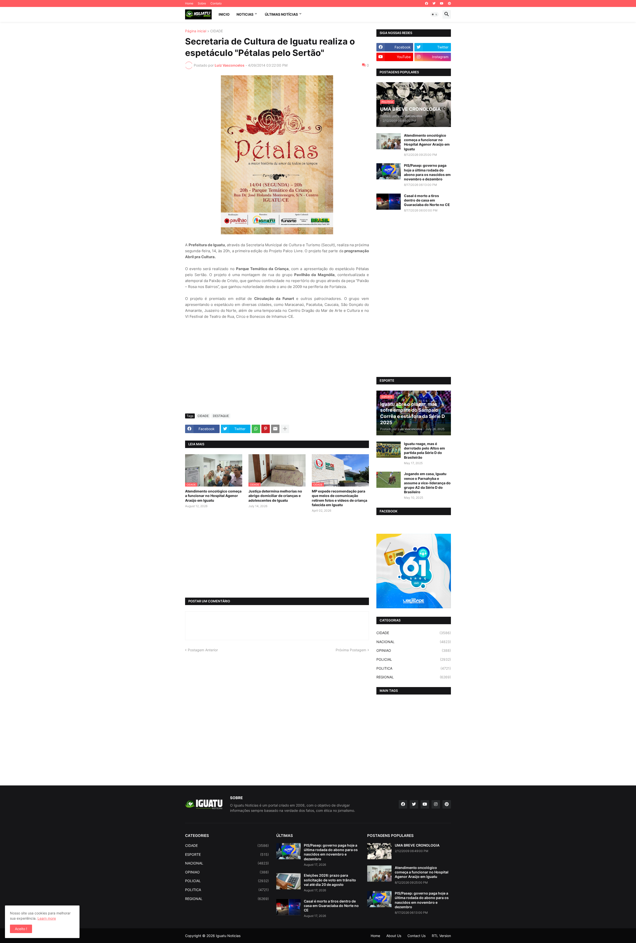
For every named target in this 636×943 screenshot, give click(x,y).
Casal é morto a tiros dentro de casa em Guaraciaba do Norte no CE (427, 200)
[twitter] (434, 3)
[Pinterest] (265, 429)
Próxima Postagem (351, 650)
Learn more (47, 918)
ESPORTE (227, 854)
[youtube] (441, 3)
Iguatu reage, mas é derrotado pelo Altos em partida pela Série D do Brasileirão (424, 450)
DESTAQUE (221, 416)
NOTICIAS (245, 14)
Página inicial (195, 31)
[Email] (275, 429)
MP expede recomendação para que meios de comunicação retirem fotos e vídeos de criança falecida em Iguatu (339, 498)
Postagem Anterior (203, 650)
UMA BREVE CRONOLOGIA (417, 845)
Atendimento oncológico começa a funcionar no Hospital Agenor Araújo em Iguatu (213, 495)
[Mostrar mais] (285, 429)
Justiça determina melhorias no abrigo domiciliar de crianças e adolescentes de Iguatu (275, 495)
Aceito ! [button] (21, 929)
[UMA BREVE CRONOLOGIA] (379, 851)
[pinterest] (449, 3)
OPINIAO (413, 650)
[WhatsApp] (256, 429)
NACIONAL (413, 642)
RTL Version (441, 936)
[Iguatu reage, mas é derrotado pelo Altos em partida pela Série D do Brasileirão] (388, 450)
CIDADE (216, 31)
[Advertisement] (277, 372)
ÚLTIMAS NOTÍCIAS (281, 14)
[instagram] (436, 804)
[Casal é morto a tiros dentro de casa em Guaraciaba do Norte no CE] (388, 202)
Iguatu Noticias (228, 936)
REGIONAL (413, 677)
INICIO (224, 14)
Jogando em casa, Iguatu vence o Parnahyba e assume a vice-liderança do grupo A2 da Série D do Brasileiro (427, 483)
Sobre (202, 3)
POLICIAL (413, 659)
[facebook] (426, 3)
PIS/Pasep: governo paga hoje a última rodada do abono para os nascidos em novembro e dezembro (427, 172)
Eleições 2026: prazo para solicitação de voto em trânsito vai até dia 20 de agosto (330, 879)
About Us (393, 936)
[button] (434, 14)
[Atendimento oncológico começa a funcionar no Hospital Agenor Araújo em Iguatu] (388, 141)
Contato (216, 3)
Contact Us (416, 936)
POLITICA (413, 668)
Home (189, 3)
